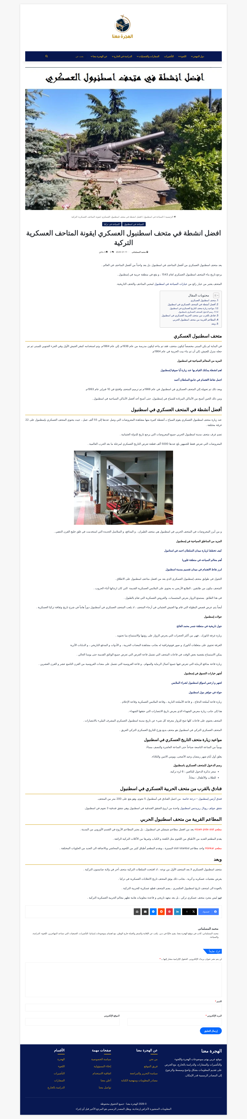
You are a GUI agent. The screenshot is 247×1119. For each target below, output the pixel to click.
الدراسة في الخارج (123, 56)
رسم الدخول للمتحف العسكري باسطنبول (195, 312)
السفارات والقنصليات (149, 56)
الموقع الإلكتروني (112, 1015)
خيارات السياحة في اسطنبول (170, 284)
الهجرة (61, 1059)
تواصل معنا (105, 1087)
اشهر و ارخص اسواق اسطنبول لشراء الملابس (196, 682)
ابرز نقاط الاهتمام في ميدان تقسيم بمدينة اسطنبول (194, 569)
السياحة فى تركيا (112, 224)
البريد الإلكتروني (213, 1015)
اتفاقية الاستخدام (102, 1073)
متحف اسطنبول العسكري (203, 300)
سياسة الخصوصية (101, 1059)
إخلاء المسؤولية (102, 1066)
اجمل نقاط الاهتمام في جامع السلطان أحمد (198, 379)
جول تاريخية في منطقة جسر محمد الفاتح (199, 626)
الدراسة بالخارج (56, 1087)
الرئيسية (169, 216)
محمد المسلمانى (139, 252)
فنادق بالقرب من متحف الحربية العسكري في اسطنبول (189, 315)
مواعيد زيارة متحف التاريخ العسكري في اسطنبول (191, 308)
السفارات (59, 1080)
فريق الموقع (151, 1066)
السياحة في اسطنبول (153, 216)
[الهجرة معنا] (123, 28)
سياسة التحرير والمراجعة (144, 1073)
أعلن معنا (106, 1080)
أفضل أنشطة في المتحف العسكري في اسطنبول (192, 304)
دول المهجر (198, 56)
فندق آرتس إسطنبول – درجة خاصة (202, 798)
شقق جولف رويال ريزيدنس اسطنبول (201, 808)
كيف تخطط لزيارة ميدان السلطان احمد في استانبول (193, 550)
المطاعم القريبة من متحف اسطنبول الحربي (194, 319)
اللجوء (183, 56)
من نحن (153, 1059)
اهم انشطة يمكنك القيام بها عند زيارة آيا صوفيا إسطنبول (191, 370)
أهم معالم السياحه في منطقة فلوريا (202, 560)
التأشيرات (169, 56)
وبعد (213, 323)
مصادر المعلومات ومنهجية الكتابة (139, 1080)
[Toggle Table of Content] (214, 295)
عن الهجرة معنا (100, 56)
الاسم (218, 1001)
